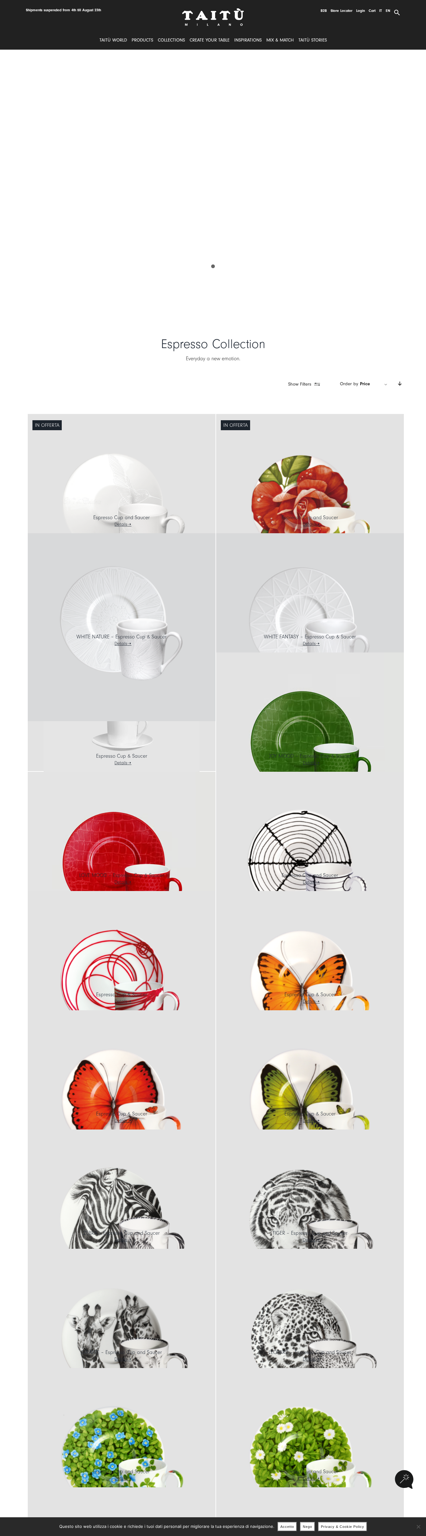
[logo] (213, 10)
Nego (307, 1527)
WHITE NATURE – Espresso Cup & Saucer (121, 637)
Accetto (287, 1527)
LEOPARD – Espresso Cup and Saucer (310, 1352)
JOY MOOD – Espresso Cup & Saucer (310, 756)
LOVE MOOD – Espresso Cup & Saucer (121, 875)
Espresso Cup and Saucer (121, 517)
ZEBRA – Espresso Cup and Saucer (121, 1233)
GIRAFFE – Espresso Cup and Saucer (121, 1352)
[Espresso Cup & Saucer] (121, 730)
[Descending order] (400, 384)
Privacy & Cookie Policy (342, 1527)
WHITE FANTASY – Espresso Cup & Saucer (310, 637)
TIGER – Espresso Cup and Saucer (310, 1233)
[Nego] (418, 1527)
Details (120, 524)
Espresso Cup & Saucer (121, 756)
